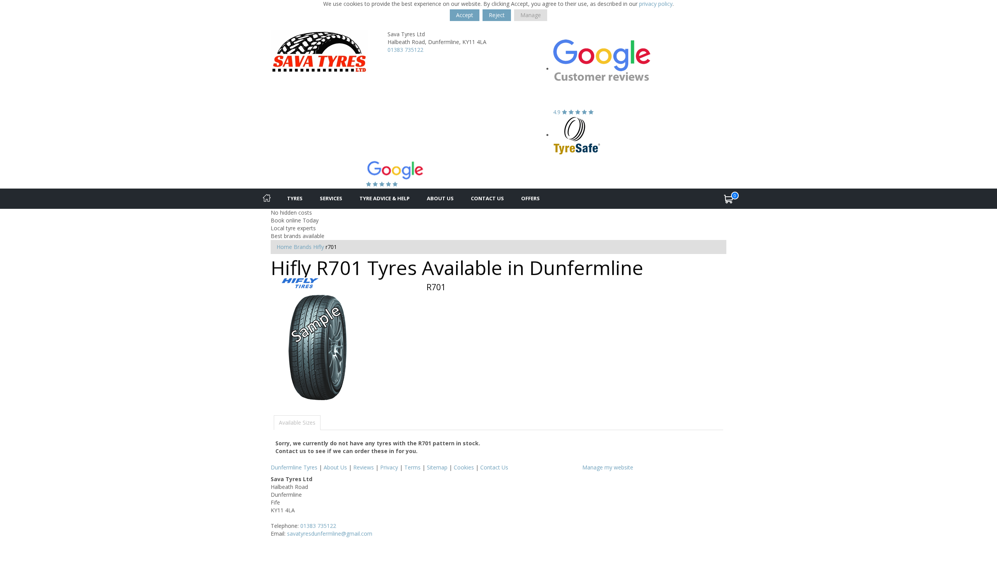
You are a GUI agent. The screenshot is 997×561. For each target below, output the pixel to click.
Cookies (464, 467)
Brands (303, 247)
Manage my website (607, 467)
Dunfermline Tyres (294, 467)
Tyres (295, 198)
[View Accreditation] (577, 135)
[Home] (266, 199)
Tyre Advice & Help (384, 198)
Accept (464, 15)
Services (331, 198)
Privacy (389, 467)
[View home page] (319, 51)
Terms (412, 467)
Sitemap (437, 467)
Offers (530, 198)
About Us (440, 198)
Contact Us (487, 198)
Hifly (318, 247)
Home (284, 247)
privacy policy (656, 3)
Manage (530, 15)
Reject (497, 15)
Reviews (363, 467)
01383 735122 (405, 49)
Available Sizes (297, 422)
